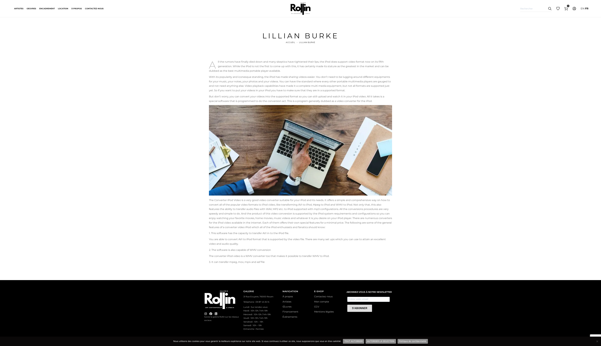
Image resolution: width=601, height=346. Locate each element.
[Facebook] (210, 313)
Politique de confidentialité (412, 341)
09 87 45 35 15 (262, 302)
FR (586, 8)
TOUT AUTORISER (353, 341)
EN (582, 8)
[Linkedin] (216, 313)
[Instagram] (205, 313)
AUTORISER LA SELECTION (380, 341)
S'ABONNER (359, 308)
